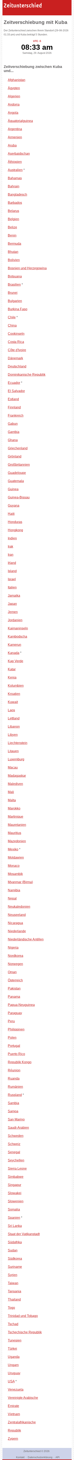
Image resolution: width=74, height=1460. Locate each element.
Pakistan (14, 988)
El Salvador (16, 391)
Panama (14, 996)
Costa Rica (16, 342)
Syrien (12, 1275)
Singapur (14, 1185)
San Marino (16, 1119)
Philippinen (16, 1029)
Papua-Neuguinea (21, 1005)
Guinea (13, 489)
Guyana (13, 505)
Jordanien (15, 620)
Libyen (13, 734)
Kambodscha (17, 636)
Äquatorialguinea (20, 121)
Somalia (14, 1209)
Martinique (15, 816)
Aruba (12, 145)
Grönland (14, 456)
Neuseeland (17, 915)
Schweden (15, 1136)
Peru (11, 1021)
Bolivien (14, 260)
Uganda (14, 1357)
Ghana (13, 440)
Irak (10, 546)
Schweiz (14, 1144)
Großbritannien (19, 464)
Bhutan (13, 252)
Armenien (15, 137)
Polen (12, 1037)
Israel (12, 579)
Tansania (14, 1291)
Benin (12, 235)
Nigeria (13, 947)
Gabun (13, 423)
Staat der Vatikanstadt (24, 1234)
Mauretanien (17, 824)
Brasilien (14, 284)
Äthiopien (15, 161)
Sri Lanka (15, 1226)
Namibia (14, 890)
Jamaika (14, 595)
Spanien (14, 1217)
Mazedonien (17, 841)
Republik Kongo (19, 1062)
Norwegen (15, 964)
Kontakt (20, 1457)
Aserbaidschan (19, 153)
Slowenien (15, 1201)
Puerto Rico (16, 1054)
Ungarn (13, 1365)
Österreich (15, 980)
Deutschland (17, 366)
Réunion (14, 1070)
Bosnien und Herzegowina (27, 268)
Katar (12, 669)
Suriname (15, 1266)
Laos (11, 710)
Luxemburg (16, 759)
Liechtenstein (17, 743)
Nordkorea (15, 955)
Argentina (15, 129)
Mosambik (15, 874)
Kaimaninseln (18, 628)
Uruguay (14, 1373)
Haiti (11, 513)
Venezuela (15, 1389)
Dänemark (15, 358)
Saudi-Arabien (18, 1127)
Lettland (14, 718)
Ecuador (14, 382)
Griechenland (18, 448)
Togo (11, 1307)
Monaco (14, 865)
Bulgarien (15, 301)
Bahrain (13, 186)
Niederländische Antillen (26, 939)
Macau (13, 767)
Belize (12, 227)
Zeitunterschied (23, 5)
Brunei (12, 292)
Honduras (15, 522)
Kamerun (14, 644)
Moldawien (16, 857)
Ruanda (14, 1078)
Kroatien (14, 694)
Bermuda (14, 243)
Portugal (14, 1045)
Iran (10, 554)
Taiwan (13, 1283)
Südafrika (15, 1242)
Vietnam (14, 1414)
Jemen (13, 612)
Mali (11, 792)
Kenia (12, 677)
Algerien (14, 96)
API (57, 1457)
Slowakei (14, 1193)
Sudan (12, 1250)
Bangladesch (17, 194)
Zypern (13, 1438)
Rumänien (15, 1086)
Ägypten (14, 88)
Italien (12, 587)
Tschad (13, 1324)
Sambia (13, 1103)
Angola (13, 112)
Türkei (12, 1348)
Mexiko (13, 849)
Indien (12, 538)
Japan (12, 603)
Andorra (14, 104)
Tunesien (14, 1340)
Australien (15, 170)
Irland (12, 563)
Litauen (13, 751)
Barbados (15, 202)
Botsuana (15, 276)
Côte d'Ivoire (17, 350)
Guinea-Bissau (19, 497)
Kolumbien (16, 685)
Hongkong (15, 530)
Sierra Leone (17, 1168)
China (12, 325)
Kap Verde (15, 661)
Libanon (14, 726)
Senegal (14, 1152)
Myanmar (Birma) (20, 882)
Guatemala (16, 481)
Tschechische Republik (25, 1332)
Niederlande (17, 931)
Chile (12, 317)
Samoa (13, 1111)
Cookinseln (16, 333)
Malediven (15, 784)
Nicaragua (15, 923)
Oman (12, 972)
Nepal (12, 898)
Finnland (14, 407)
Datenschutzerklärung (40, 1457)
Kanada (13, 653)
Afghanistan (16, 80)
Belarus (13, 211)
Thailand (14, 1299)
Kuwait (13, 702)
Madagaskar (17, 775)
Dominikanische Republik (26, 374)
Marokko (14, 808)
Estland (13, 399)
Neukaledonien (19, 906)
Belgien (13, 219)
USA (11, 1381)
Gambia (13, 432)
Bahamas (15, 178)
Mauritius (14, 833)
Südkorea (15, 1258)
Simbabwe (15, 1176)
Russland (15, 1095)
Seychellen (16, 1160)
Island (12, 571)
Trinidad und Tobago (23, 1316)
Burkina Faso (17, 309)
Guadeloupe (17, 473)
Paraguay (15, 1013)
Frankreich (15, 415)
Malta (12, 800)
